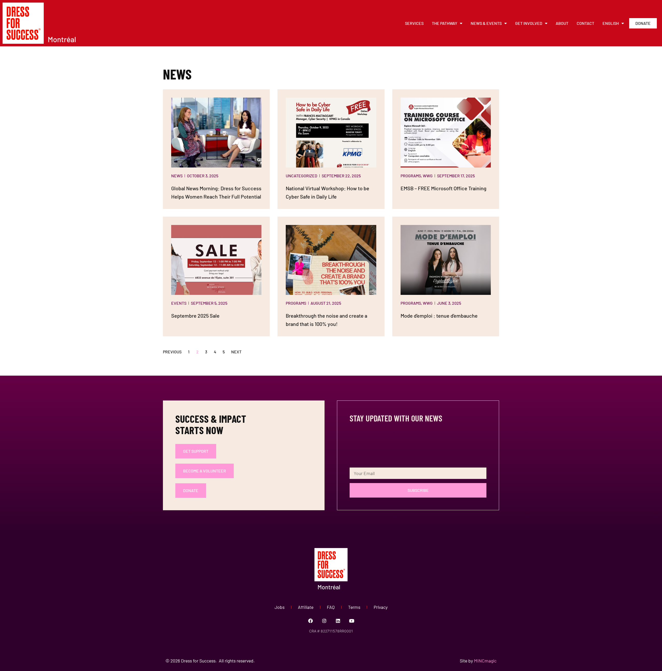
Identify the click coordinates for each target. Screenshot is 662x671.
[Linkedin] (338, 620)
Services (414, 23)
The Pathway (444, 23)
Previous (172, 351)
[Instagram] (324, 620)
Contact (585, 23)
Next (236, 351)
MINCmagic (485, 660)
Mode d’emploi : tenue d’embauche (439, 315)
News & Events (486, 23)
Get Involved (528, 23)
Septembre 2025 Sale (195, 315)
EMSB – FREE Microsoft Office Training (443, 188)
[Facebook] (310, 620)
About (562, 23)
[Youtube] (351, 620)
